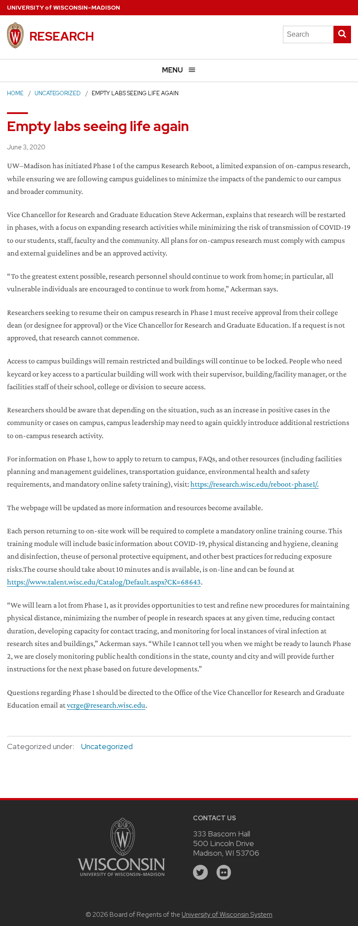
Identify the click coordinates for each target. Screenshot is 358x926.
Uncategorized (57, 93)
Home (15, 93)
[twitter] (200, 872)
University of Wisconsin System (227, 914)
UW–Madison (63, 7)
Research (61, 36)
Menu (172, 70)
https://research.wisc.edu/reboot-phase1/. (254, 484)
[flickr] (224, 872)
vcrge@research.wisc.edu (106, 705)
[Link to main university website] (121, 877)
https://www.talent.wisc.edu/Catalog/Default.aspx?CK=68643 (104, 581)
